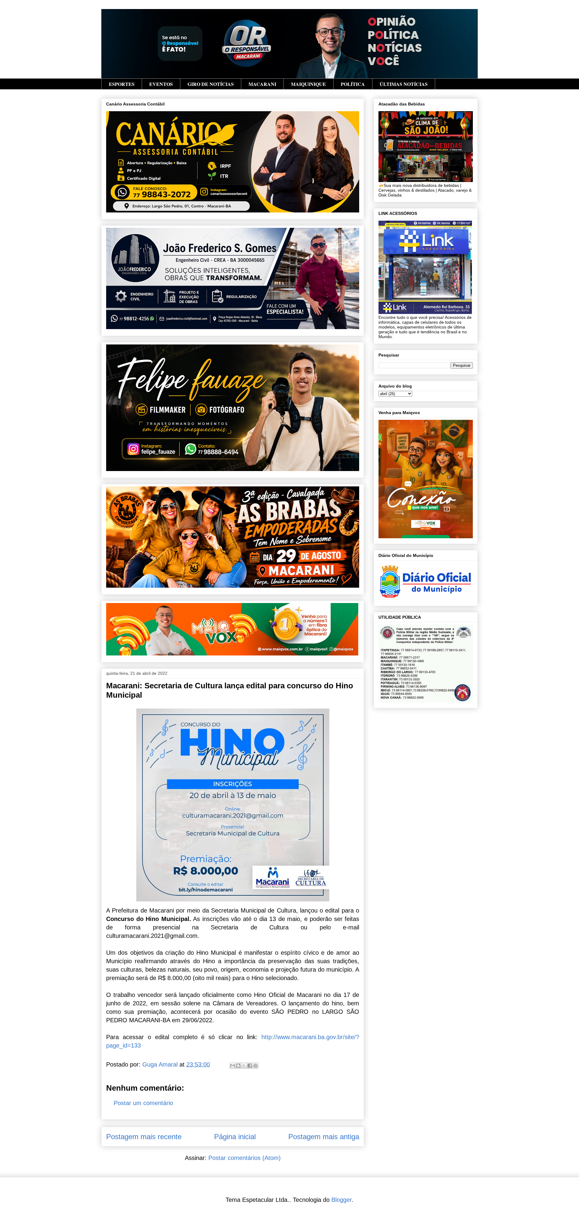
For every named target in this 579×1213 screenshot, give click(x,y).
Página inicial (235, 1137)
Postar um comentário (143, 1103)
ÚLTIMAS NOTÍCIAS (404, 83)
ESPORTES (121, 83)
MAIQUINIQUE (308, 83)
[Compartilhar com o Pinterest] (255, 1066)
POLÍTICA (353, 83)
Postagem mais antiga (323, 1137)
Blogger (341, 1199)
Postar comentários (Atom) (244, 1158)
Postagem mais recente (144, 1137)
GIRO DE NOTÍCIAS (211, 83)
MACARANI (262, 83)
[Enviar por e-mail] (232, 1066)
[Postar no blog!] (238, 1066)
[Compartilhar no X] (244, 1066)
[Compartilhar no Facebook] (250, 1066)
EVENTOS (161, 83)
